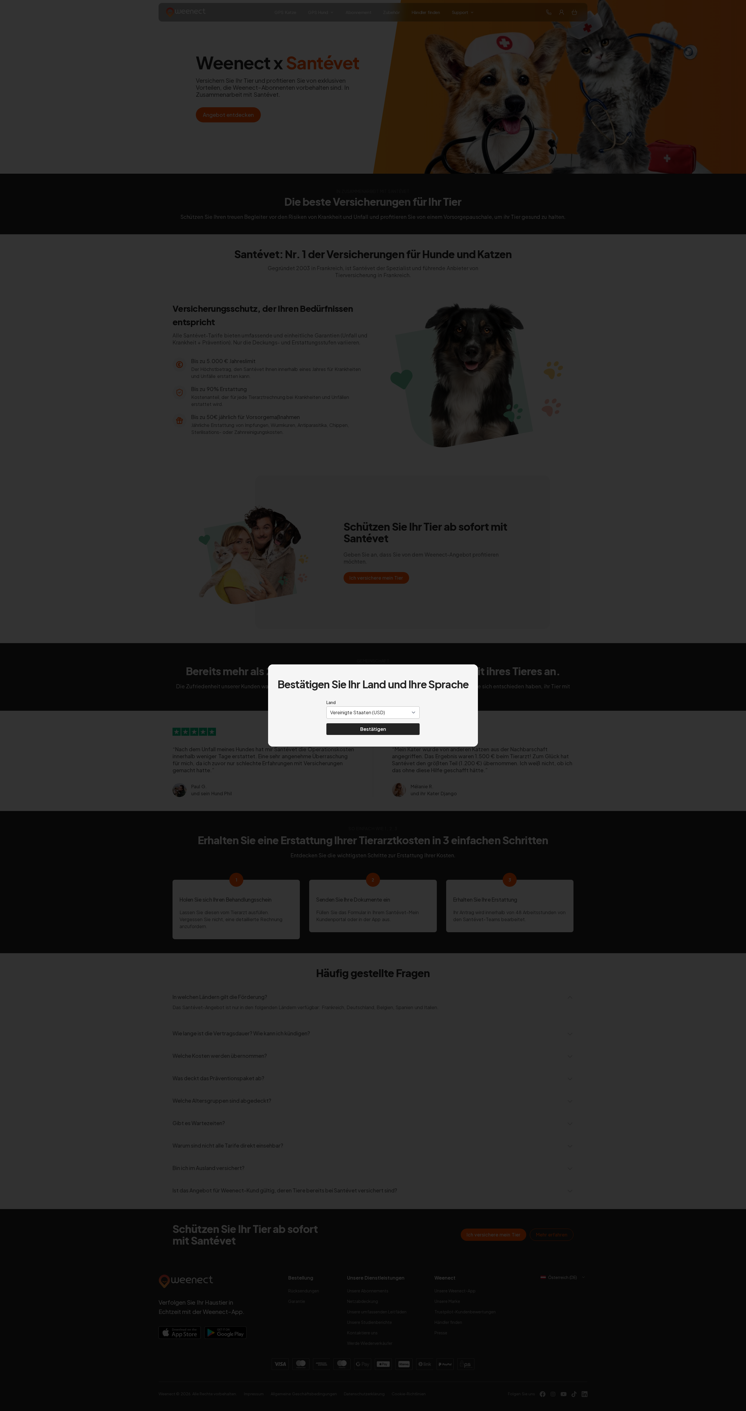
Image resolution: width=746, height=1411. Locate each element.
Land (331, 702)
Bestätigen (373, 729)
